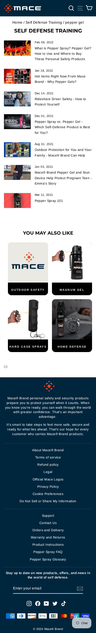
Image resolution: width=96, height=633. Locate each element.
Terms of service (48, 457)
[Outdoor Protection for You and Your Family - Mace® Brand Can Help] (17, 149)
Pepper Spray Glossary (48, 559)
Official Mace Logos (48, 479)
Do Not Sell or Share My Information (48, 501)
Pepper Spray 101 (49, 201)
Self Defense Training (44, 22)
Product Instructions (48, 544)
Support (48, 515)
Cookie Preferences (48, 494)
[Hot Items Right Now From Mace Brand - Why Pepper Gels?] (17, 76)
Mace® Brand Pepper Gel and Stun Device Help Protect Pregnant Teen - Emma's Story (63, 178)
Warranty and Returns (48, 537)
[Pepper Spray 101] (17, 200)
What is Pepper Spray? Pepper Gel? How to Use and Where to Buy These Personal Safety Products (63, 53)
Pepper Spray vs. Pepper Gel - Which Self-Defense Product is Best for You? (62, 127)
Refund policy (47, 464)
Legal (48, 472)
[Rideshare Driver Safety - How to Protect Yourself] (17, 98)
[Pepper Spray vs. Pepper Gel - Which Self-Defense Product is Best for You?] (17, 121)
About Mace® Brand (48, 450)
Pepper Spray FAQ (48, 552)
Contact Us (48, 523)
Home (17, 22)
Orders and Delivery (48, 530)
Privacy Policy (48, 486)
